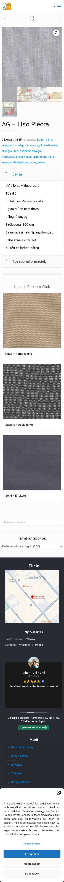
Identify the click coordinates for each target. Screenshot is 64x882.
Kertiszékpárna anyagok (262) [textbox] (32, 546)
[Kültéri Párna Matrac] (32, 622)
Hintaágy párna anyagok (28, 145)
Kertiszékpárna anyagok (17, 156)
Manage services (32, 844)
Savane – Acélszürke (19, 424)
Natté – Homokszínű (18, 353)
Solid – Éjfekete (15, 495)
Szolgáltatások (20, 782)
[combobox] (32, 546)
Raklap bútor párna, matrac (29, 162)
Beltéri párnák (19, 756)
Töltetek (16, 773)
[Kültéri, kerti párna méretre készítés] (7, 5)
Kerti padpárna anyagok (27, 151)
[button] (58, 792)
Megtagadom (32, 863)
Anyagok (16, 764)
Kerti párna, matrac (22, 747)
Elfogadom (32, 854)
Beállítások (32, 873)
